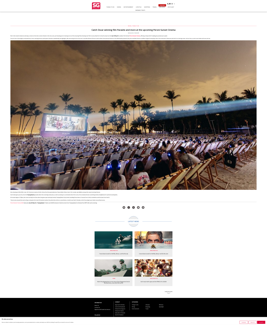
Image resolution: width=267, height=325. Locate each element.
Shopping (147, 7)
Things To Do (110, 7)
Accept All (261, 322)
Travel (155, 7)
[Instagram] (172, 4)
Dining (119, 7)
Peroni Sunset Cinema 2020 (16, 203)
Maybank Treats (140, 10)
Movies (129, 26)
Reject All (252, 322)
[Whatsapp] (133, 207)
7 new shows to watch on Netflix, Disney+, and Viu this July (113, 254)
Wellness (162, 7)
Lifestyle (138, 7)
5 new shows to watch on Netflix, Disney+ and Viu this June (153, 254)
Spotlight (171, 7)
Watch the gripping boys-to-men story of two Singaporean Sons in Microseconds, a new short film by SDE (113, 282)
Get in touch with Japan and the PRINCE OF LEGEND (154, 281)
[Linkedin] (143, 207)
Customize (244, 322)
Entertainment (128, 7)
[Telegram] (138, 207)
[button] (162, 5)
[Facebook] (170, 4)
